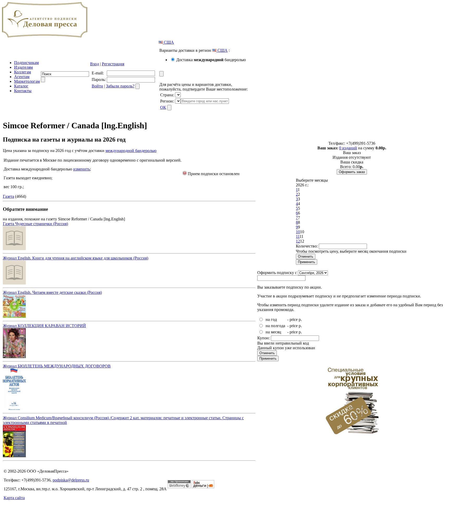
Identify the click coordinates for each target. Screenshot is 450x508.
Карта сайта (14, 498)
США (168, 42)
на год (271, 319)
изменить (81, 169)
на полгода (275, 325)
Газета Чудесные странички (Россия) (35, 223)
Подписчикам (26, 62)
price (294, 319)
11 (297, 236)
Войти (97, 86)
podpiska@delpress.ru (71, 480)
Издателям (23, 67)
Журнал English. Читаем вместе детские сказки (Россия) (52, 292)
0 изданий (348, 148)
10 (298, 232)
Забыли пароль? (120, 86)
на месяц (273, 332)
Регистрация (113, 64)
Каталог (21, 86)
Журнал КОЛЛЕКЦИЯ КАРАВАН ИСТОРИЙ (44, 325)
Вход (94, 64)
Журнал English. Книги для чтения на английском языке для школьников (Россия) (75, 258)
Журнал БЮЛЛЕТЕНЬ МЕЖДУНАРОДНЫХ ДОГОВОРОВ (57, 366)
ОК (163, 107)
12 (298, 241)
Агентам (21, 76)
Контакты (23, 90)
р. (300, 319)
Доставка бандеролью (211, 60)
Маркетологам (27, 81)
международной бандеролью (131, 150)
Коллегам (22, 72)
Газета (8, 196)
